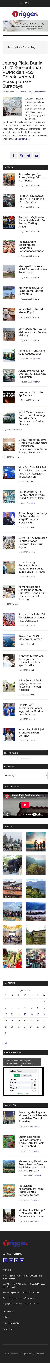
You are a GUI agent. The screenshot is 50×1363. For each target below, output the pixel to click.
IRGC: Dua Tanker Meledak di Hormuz (30, 637)
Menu (27, 3)
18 (12, 1020)
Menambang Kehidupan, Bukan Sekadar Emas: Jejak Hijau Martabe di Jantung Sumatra (32, 1166)
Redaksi (6, 1317)
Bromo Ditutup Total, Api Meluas (31, 394)
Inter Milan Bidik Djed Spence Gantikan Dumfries (31, 732)
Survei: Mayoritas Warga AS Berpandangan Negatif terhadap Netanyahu (33, 518)
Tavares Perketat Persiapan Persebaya (18, 1298)
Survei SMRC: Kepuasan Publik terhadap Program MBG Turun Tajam (32, 542)
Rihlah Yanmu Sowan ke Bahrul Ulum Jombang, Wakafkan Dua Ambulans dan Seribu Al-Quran (32, 418)
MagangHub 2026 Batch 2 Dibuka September (21, 1304)
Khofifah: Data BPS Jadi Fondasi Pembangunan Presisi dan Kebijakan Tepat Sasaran (32, 472)
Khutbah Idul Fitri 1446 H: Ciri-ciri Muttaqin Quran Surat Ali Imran (31, 1213)
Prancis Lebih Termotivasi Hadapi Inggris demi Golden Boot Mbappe (30, 709)
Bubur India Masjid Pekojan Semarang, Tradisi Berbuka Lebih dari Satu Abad (31, 1141)
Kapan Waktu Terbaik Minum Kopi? (31, 311)
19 (18, 1020)
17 (6, 1020)
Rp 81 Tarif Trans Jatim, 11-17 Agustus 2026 (31, 352)
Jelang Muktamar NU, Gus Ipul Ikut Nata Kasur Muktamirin (32, 373)
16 (44, 1014)
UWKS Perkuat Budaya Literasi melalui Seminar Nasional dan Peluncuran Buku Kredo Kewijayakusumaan (32, 446)
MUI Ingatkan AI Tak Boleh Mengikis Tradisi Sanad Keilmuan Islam (31, 495)
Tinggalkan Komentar (37, 92)
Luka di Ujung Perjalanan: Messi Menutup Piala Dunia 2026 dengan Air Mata (31, 567)
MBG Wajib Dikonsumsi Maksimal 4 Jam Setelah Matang (32, 332)
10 (6, 1014)
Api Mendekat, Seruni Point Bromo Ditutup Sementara (31, 290)
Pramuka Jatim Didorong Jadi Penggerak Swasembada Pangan (31, 246)
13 (25, 1014)
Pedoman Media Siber (11, 1323)
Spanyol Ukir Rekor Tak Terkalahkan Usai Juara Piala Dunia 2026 (32, 617)
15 (38, 1014)
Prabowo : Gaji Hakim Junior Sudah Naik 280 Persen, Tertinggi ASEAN (31, 222)
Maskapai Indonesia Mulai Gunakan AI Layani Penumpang (32, 269)
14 (31, 1014)
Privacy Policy (8, 1329)
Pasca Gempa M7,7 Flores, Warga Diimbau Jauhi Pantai (32, 177)
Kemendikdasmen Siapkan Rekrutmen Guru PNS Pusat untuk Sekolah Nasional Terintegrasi (31, 593)
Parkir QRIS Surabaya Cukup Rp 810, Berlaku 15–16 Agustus (31, 199)
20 (25, 1020)
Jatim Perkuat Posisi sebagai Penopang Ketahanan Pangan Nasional (30, 685)
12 (18, 1014)
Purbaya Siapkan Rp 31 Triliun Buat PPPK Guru (21, 1293)
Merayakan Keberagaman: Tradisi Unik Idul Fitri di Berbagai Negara (31, 1190)
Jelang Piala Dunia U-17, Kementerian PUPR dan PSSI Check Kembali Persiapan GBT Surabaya (23, 74)
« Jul (5, 1043)
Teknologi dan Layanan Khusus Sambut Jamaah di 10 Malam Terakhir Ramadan (32, 1117)
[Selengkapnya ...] (21, 139)
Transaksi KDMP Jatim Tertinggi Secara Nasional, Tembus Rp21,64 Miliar (31, 660)
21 (31, 1020)
